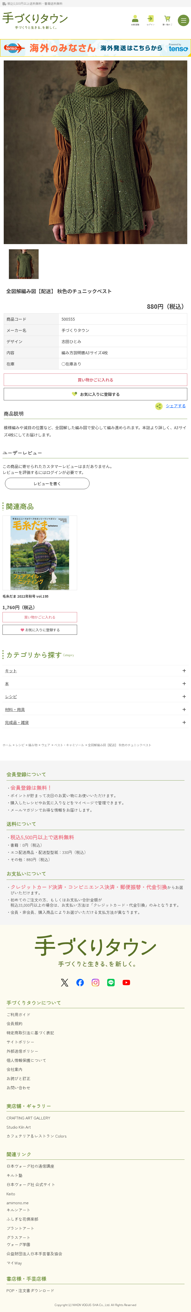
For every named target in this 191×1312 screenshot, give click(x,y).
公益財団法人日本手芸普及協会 (34, 1254)
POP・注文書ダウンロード (30, 1290)
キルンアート (18, 1210)
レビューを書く (47, 483)
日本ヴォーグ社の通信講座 (30, 1166)
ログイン (54, 472)
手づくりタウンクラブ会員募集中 (58, 3)
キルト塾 (14, 1175)
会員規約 (14, 1023)
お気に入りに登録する (100, 394)
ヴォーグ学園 (18, 1244)
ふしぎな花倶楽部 (22, 1219)
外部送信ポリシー (22, 1051)
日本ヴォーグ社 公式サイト (30, 1184)
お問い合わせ (18, 1088)
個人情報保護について (26, 1060)
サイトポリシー (20, 1042)
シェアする (176, 406)
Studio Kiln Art (18, 1127)
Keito (10, 1194)
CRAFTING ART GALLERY (28, 1118)
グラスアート (18, 1237)
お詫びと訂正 (18, 1078)
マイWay (14, 1263)
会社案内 (14, 1069)
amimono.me (17, 1203)
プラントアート (20, 1228)
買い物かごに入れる (95, 380)
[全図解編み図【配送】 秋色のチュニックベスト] (95, 152)
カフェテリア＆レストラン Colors (36, 1136)
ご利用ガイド (18, 1014)
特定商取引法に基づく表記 (30, 1033)
